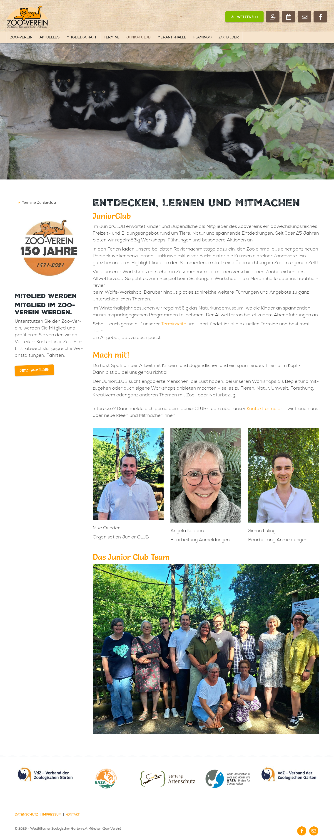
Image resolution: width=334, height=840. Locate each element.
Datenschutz (26, 815)
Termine (112, 37)
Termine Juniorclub (39, 202)
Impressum (51, 815)
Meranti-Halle (171, 37)
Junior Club (138, 37)
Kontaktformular (264, 408)
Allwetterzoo (244, 17)
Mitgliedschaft (82, 37)
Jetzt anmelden (35, 370)
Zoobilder (229, 37)
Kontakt (73, 815)
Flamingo (202, 37)
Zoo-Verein (21, 37)
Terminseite (173, 324)
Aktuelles (50, 37)
